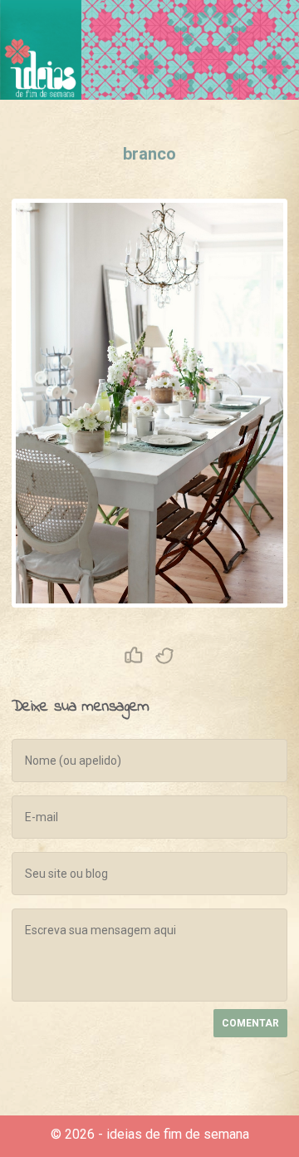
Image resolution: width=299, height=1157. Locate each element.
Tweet (165, 656)
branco (149, 154)
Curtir (134, 656)
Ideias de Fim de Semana (40, 50)
